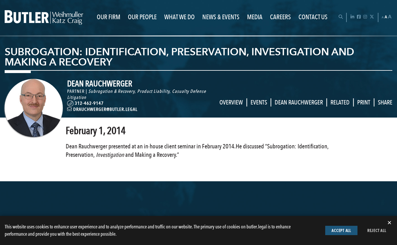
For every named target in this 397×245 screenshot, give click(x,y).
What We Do (179, 17)
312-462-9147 (89, 103)
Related (340, 102)
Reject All (376, 230)
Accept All (341, 230)
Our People (142, 17)
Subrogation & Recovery (111, 91)
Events (259, 102)
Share (385, 102)
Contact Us (313, 17)
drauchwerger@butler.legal (104, 109)
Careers (280, 17)
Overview (231, 102)
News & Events (220, 17)
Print (363, 102)
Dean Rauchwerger (299, 102)
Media (254, 17)
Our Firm (108, 17)
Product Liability (153, 91)
